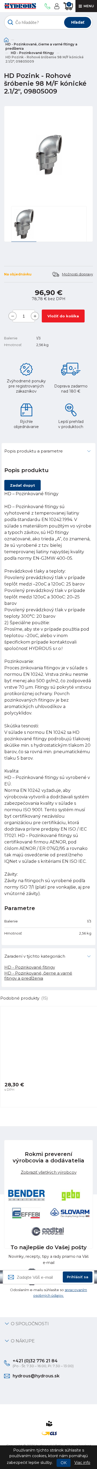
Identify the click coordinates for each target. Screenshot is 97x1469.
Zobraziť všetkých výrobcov (49, 1172)
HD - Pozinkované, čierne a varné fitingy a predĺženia (41, 46)
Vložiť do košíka (63, 316)
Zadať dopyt (22, 485)
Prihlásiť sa (77, 1277)
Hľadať (77, 22)
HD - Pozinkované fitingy (32, 53)
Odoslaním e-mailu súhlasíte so (48, 1293)
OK (64, 1462)
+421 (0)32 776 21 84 (35, 1360)
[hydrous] (20, 6)
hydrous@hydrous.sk (36, 1375)
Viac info (82, 1462)
